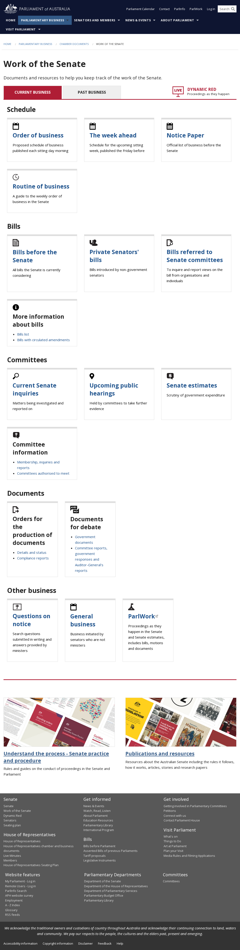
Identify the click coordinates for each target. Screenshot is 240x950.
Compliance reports (33, 558)
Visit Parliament (21, 29)
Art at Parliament (175, 846)
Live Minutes (12, 856)
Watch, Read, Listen (97, 811)
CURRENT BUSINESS (33, 92)
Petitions (170, 811)
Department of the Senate (102, 881)
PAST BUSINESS (92, 92)
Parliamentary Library (98, 825)
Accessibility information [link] (21, 943)
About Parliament (177, 20)
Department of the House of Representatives (116, 886)
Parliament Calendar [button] (140, 9)
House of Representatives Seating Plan (31, 865)
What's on (171, 836)
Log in (211, 9)
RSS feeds (12, 915)
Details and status (31, 552)
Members (10, 860)
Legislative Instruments (99, 860)
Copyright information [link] (58, 943)
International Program (98, 830)
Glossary (11, 910)
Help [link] (120, 943)
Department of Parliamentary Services (110, 891)
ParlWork (196, 9)
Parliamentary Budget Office (103, 895)
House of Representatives (22, 841)
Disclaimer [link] (85, 943)
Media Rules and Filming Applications (189, 856)
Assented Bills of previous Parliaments (110, 851)
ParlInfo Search (16, 891)
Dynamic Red (13, 815)
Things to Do (172, 841)
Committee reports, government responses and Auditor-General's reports (91, 559)
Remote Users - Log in (20, 886)
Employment (13, 900)
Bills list (23, 334)
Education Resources (98, 820)
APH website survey (19, 895)
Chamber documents (74, 44)
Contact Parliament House (182, 820)
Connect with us (175, 815)
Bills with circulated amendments (43, 339)
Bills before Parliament (99, 846)
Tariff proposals (94, 856)
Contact (164, 9)
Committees (171, 881)
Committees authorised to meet (43, 473)
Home (11, 20)
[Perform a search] (232, 8)
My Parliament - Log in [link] (20, 881)
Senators (10, 820)
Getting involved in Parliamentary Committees (195, 806)
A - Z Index (12, 905)
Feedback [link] (105, 943)
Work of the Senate (17, 811)
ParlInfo (179, 9)
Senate (9, 806)
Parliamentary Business (42, 20)
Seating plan (12, 825)
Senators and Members (94, 20)
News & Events (138, 20)
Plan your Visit (173, 851)
